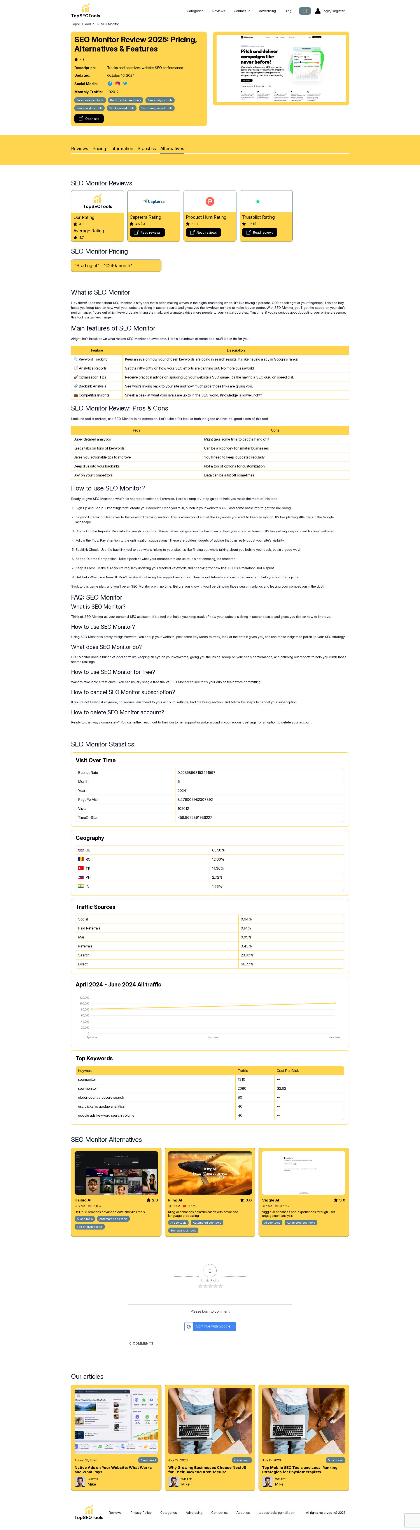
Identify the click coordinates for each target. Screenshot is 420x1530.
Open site (92, 119)
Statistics (147, 148)
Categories (195, 11)
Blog (288, 11)
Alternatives (172, 148)
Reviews (218, 11)
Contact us (242, 11)
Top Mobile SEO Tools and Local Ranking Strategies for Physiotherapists (300, 1469)
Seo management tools (156, 108)
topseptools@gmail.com (277, 1512)
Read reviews (151, 232)
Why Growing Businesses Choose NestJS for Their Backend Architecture (207, 1469)
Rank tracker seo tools (125, 100)
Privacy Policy (141, 1512)
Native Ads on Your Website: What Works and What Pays (113, 1469)
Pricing (99, 148)
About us (243, 1512)
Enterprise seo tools (90, 100)
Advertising (267, 11)
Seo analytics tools (89, 108)
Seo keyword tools (121, 108)
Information (121, 148)
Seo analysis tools (160, 100)
